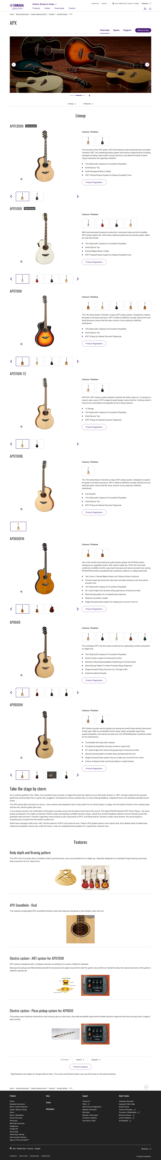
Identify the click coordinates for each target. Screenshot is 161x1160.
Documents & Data (89, 1120)
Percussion (13, 1120)
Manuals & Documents (90, 1115)
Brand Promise (124, 1107)
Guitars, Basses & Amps (43, 4)
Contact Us (86, 1101)
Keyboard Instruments (17, 1104)
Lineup (71, 103)
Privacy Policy (34, 1156)
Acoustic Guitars (62, 14)
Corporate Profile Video (127, 1104)
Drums (12, 1112)
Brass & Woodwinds (17, 1115)
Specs (116, 30)
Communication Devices (18, 1137)
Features (87, 103)
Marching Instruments (17, 1123)
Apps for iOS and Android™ (19, 1140)
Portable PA (14, 1129)
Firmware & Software (90, 1118)
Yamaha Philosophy (125, 1109)
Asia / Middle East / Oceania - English (127, 3)
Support (104, 3)
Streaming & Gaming (17, 1134)
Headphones (14, 1126)
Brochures (86, 1112)
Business (145, 3)
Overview (104, 30)
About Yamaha (124, 1095)
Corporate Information (126, 1101)
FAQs (84, 1104)
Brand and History (125, 1115)
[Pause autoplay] (89, 95)
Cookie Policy (45, 1156)
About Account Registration (92, 1107)
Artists (47, 8)
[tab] (74, 95)
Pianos (12, 1101)
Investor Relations (125, 1118)
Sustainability (123, 1120)
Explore (72, 8)
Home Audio (14, 1131)
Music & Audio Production (19, 1107)
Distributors (95, 3)
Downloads (59, 8)
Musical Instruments (22, 14)
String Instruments (16, 1118)
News (48, 1095)
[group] (22, 361)
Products (36, 8)
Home (12, 14)
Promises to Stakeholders (128, 1112)
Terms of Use (23, 1156)
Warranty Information (90, 1109)
